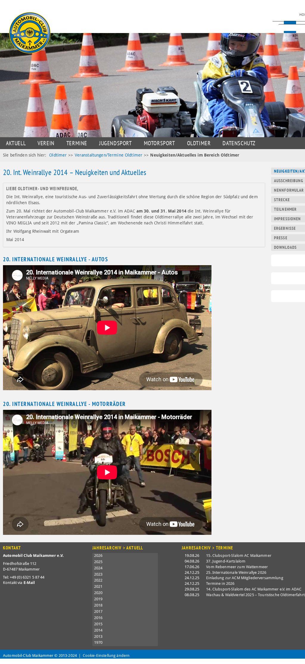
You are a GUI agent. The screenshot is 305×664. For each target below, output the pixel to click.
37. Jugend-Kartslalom (225, 561)
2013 (98, 636)
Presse (280, 237)
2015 (98, 624)
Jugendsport (115, 143)
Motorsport (159, 143)
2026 (98, 555)
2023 (98, 574)
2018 (98, 605)
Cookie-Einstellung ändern (106, 655)
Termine (76, 143)
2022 (98, 580)
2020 (98, 592)
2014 (98, 630)
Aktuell (16, 143)
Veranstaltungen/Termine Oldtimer (108, 155)
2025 (98, 562)
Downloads (285, 247)
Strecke (282, 199)
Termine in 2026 (220, 583)
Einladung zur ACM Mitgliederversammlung (244, 578)
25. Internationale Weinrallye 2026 (236, 572)
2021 (98, 586)
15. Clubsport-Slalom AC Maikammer (238, 555)
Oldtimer (199, 143)
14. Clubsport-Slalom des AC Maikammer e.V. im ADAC (253, 589)
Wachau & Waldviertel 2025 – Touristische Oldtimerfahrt (255, 595)
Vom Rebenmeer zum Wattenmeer (237, 567)
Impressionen (287, 218)
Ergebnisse (285, 228)
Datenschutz (239, 143)
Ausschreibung (289, 180)
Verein (46, 143)
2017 (98, 611)
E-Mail (29, 582)
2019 (98, 599)
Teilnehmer (285, 209)
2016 (98, 617)
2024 (98, 568)
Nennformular (289, 190)
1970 (98, 642)
